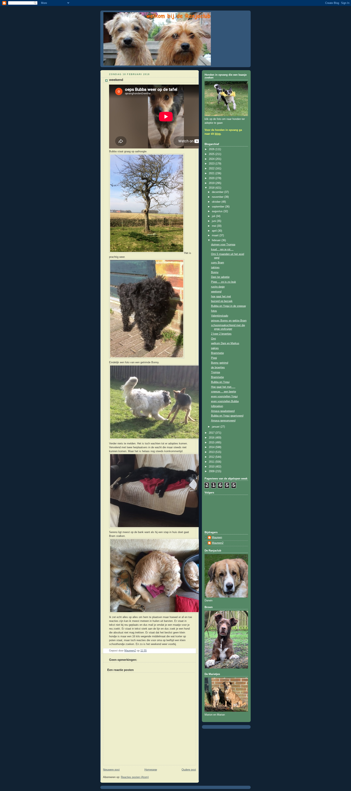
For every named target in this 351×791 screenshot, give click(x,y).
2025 (212, 154)
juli (214, 216)
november (218, 197)
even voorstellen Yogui (224, 396)
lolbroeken (217, 406)
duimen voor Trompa (223, 244)
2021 (212, 173)
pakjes (215, 348)
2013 (212, 452)
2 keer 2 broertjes (221, 333)
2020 (212, 178)
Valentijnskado (219, 315)
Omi (213, 338)
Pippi (214, 358)
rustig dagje (218, 286)
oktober (216, 201)
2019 (212, 183)
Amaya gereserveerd (223, 420)
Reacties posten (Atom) (135, 777)
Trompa (215, 372)
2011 (212, 461)
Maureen (217, 537)
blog (218, 133)
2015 (212, 442)
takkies (215, 267)
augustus (217, 211)
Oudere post (189, 769)
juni (214, 221)
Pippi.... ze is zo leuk (223, 282)
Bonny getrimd (219, 362)
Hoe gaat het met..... (223, 387)
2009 (212, 471)
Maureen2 (217, 543)
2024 (212, 159)
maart (215, 235)
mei (214, 226)
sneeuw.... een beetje (223, 391)
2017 (212, 432)
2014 (212, 447)
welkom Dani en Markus (225, 343)
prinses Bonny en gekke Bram (229, 320)
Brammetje (217, 353)
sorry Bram (217, 262)
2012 (212, 457)
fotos (214, 311)
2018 (212, 187)
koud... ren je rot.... (222, 249)
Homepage (150, 769)
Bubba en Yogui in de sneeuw (228, 306)
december (218, 192)
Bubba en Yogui (220, 382)
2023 (212, 163)
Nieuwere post (111, 769)
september (218, 206)
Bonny (215, 272)
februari (216, 240)
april (215, 230)
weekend (216, 291)
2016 (212, 437)
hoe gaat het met (221, 296)
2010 (212, 466)
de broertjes (218, 367)
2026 (212, 149)
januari (216, 426)
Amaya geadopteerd (223, 411)
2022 (212, 168)
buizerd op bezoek (222, 301)
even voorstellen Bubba (225, 401)
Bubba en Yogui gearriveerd (227, 415)
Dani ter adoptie (220, 277)
